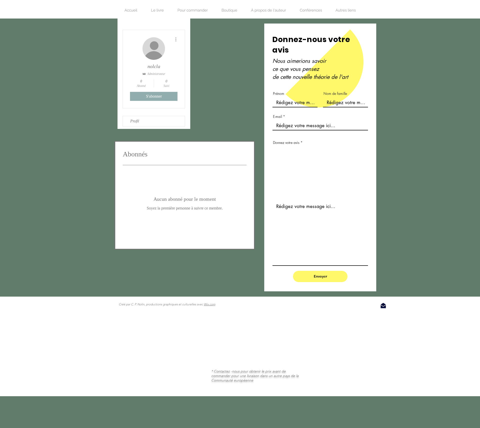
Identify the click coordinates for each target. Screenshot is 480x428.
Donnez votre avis (286, 142)
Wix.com (209, 304)
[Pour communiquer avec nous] (383, 305)
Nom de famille (335, 93)
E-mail (277, 116)
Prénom (278, 93)
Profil (134, 121)
